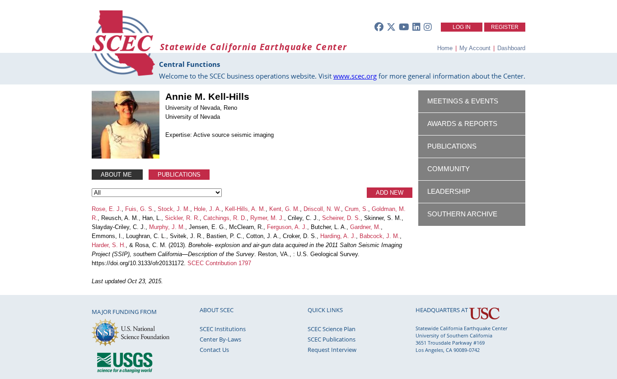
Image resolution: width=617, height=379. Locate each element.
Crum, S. (356, 209)
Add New (389, 192)
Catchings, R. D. (225, 218)
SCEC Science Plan (331, 329)
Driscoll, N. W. (322, 209)
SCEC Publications (331, 339)
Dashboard (511, 48)
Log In (462, 27)
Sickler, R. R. (182, 218)
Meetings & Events (462, 101)
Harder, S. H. (109, 245)
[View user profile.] (125, 156)
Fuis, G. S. (139, 209)
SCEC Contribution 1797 (219, 263)
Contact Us (214, 350)
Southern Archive (462, 214)
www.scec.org (355, 75)
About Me (117, 174)
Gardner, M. (365, 227)
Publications (179, 174)
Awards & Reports (462, 123)
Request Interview (332, 350)
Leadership (448, 191)
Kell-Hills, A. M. (245, 209)
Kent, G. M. (284, 209)
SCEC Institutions (223, 329)
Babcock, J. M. (380, 236)
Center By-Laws (220, 339)
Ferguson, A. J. (287, 227)
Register (505, 27)
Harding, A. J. (338, 236)
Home (445, 48)
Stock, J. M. (174, 209)
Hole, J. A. (207, 209)
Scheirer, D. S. (341, 218)
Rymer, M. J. (267, 218)
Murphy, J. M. (167, 227)
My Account (475, 48)
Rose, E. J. (107, 209)
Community (448, 169)
